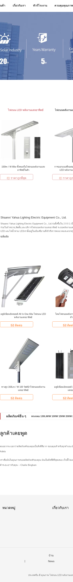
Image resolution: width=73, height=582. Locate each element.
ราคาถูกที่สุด (18, 178)
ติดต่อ (18, 325)
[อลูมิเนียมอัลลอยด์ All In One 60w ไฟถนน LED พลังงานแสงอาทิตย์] (23, 286)
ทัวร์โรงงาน (40, 5)
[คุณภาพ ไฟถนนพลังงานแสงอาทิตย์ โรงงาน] (36, 46)
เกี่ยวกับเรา (19, 5)
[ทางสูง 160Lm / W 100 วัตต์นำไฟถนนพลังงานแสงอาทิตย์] (23, 359)
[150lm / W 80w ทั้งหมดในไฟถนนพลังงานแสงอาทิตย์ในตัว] (23, 139)
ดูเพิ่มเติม (5, 236)
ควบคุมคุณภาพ (63, 5)
